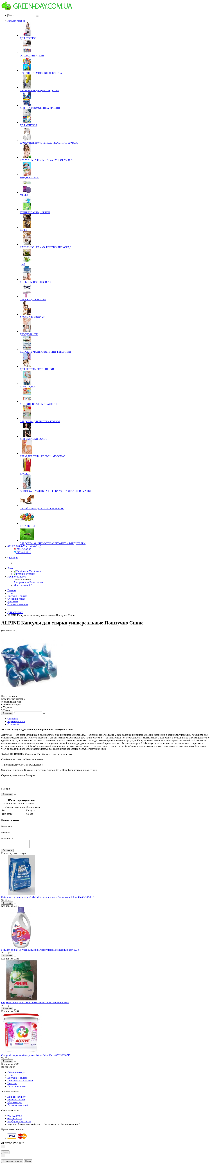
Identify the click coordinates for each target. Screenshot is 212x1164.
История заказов (16, 1099)
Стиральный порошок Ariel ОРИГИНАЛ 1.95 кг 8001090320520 (35, 1002)
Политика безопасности (20, 1080)
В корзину (7, 713)
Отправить (7, 850)
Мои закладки (14, 1102)
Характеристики (16, 721)
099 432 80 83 (23, 549)
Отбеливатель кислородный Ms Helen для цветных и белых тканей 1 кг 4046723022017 (47, 897)
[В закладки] (44, 713)
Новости (12, 1083)
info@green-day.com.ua (19, 1121)
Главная (11, 590)
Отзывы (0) (13, 724)
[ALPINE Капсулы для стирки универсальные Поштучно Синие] (32, 693)
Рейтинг (5, 832)
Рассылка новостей (17, 1105)
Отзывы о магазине (17, 604)
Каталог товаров (16, 20)
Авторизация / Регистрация (28, 582)
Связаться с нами (16, 1086)
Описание (12, 718)
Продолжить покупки (12, 1161)
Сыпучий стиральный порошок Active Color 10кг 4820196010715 (35, 1055)
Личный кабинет (16, 1096)
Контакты (12, 601)
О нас (10, 593)
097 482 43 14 (23, 552)
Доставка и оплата (17, 596)
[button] (12, 557)
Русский (30, 574)
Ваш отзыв (7, 838)
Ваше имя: (6, 826)
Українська (34, 571)
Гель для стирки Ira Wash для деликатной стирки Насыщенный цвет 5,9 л (40, 949)
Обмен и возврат (16, 598)
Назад (5, 1152)
